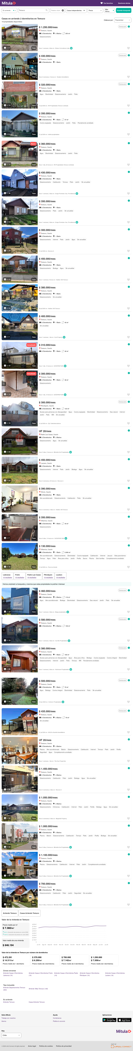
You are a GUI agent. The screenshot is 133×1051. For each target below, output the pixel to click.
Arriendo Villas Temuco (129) (38, 989)
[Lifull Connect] (121, 1047)
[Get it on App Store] (124, 1020)
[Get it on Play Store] (109, 1020)
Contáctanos (57, 1018)
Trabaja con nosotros (8, 1018)
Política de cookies (46, 1046)
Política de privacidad (63, 1046)
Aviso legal (32, 1046)
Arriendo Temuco (9, 1002)
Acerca (4, 1021)
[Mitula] (9, 3)
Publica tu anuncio (59, 1021)
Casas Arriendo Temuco (37, 1002)
